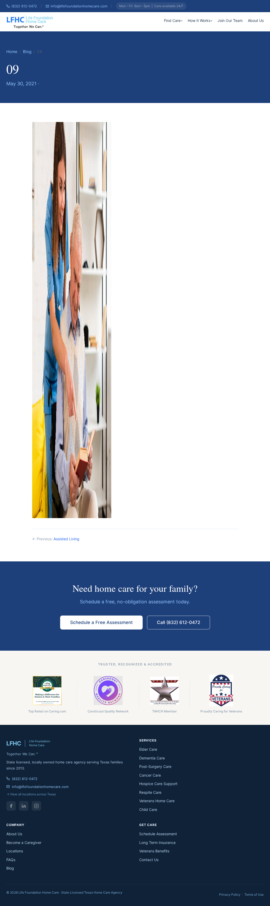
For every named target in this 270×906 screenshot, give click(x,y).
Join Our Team (230, 20)
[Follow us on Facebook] (11, 806)
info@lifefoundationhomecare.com (79, 6)
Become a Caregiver (23, 842)
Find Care (172, 20)
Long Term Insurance (157, 842)
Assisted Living (66, 539)
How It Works (199, 20)
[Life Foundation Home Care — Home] (30, 22)
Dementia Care (152, 758)
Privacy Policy (229, 894)
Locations (14, 851)
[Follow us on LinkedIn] (23, 806)
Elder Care (148, 749)
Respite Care (150, 792)
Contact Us (148, 859)
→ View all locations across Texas (31, 794)
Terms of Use (254, 894)
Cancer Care (150, 775)
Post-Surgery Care (155, 766)
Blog (27, 51)
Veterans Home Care (157, 801)
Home (11, 51)
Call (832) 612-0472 (178, 622)
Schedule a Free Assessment (101, 622)
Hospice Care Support (158, 783)
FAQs (10, 859)
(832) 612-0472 (24, 6)
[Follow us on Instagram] (36, 806)
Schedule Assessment (158, 834)
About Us (256, 20)
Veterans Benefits (154, 851)
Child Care (148, 809)
